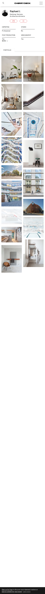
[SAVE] (23, 21)
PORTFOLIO (7, 50)
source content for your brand (12, 591)
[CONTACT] (13, 21)
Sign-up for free (7, 589)
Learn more (26, 591)
